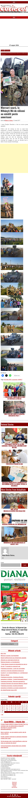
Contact (14, 785)
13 (15, 707)
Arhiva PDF (14, 783)
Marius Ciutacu (9, 120)
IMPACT (20, 379)
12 (11, 707)
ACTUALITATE (7, 379)
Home (2, 50)
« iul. (2, 714)
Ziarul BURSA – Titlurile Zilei (14, 721)
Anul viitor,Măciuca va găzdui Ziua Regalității (14, 510)
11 (6, 707)
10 (2, 707)
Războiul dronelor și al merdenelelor (14, 524)
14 (19, 707)
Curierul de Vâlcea (16, 796)
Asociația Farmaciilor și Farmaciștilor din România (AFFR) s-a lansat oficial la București (14, 484)
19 (11, 708)
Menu (14, 2)
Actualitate (7, 50)
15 (22, 707)
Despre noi (14, 782)
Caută (2, 562)
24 (2, 710)
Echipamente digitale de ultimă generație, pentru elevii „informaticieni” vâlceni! (14, 445)
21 (19, 708)
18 (6, 708)
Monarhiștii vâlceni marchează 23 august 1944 (14, 543)
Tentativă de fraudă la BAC (14, 464)
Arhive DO (14, 784)
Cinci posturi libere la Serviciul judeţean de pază (14, 415)
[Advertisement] (14, 31)
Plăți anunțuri (14, 787)
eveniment (14, 379)
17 (2, 708)
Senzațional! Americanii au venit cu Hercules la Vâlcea (15, 398)
